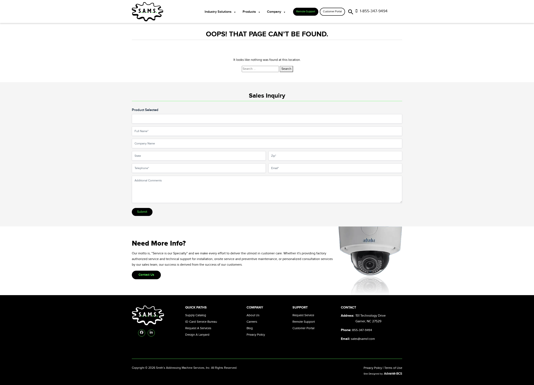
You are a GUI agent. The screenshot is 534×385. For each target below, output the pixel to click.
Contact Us (146, 275)
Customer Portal (332, 11)
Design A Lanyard (197, 335)
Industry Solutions (218, 12)
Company (274, 12)
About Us (253, 315)
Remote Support (305, 11)
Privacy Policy (256, 335)
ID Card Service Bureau (201, 322)
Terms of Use (393, 368)
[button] (351, 11)
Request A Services (198, 328)
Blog (250, 328)
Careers (252, 322)
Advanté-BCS (393, 373)
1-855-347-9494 (373, 11)
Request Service (303, 315)
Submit (142, 212)
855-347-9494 (362, 330)
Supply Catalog (195, 315)
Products (249, 12)
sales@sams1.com (363, 339)
